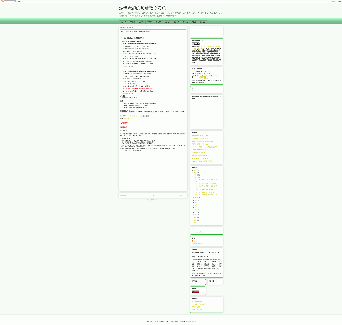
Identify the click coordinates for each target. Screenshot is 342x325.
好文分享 (123, 22)
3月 (196, 212)
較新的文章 (124, 195)
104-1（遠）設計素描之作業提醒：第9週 (206, 190)
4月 (196, 210)
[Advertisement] (200, 31)
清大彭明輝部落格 (197, 301)
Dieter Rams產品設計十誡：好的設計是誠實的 (204, 147)
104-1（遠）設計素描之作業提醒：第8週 (206, 194)
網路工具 (193, 22)
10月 (196, 197)
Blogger (194, 321)
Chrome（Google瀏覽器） (201, 78)
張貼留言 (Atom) (155, 200)
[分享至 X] (145, 116)
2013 (195, 220)
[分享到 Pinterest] (148, 116)
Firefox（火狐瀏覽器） (200, 77)
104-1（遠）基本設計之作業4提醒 (204, 192)
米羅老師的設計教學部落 (198, 304)
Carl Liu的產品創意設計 (198, 152)
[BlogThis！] (143, 116)
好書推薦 (132, 22)
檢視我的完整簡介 (197, 243)
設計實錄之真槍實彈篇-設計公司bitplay (202, 150)
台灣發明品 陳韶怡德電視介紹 (200, 138)
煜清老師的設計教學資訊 (142, 8)
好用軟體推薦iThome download (200, 135)
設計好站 (185, 22)
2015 (195, 173)
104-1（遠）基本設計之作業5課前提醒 (205, 183)
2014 (195, 218)
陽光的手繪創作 (196, 307)
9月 (196, 200)
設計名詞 (176, 22)
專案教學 (149, 22)
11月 (196, 177)
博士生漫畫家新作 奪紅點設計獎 (200, 144)
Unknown (196, 241)
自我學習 (141, 22)
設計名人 (167, 22)
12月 (196, 175)
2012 (195, 222)
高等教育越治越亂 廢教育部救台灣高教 (202, 141)
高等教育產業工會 (197, 309)
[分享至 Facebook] (147, 116)
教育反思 (158, 22)
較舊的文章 (182, 195)
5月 (196, 207)
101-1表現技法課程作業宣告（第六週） (203, 161)
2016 (195, 170)
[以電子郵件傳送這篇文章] (142, 116)
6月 (196, 205)
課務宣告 (202, 22)
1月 (196, 214)
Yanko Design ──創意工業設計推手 (202, 158)
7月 (196, 202)
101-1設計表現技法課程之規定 (200, 155)
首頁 (153, 195)
